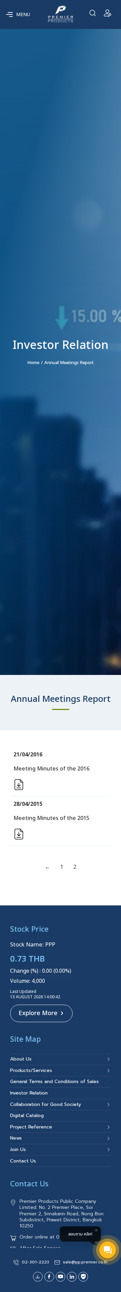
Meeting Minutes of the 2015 (51, 818)
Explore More (37, 1013)
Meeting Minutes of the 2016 (51, 769)
